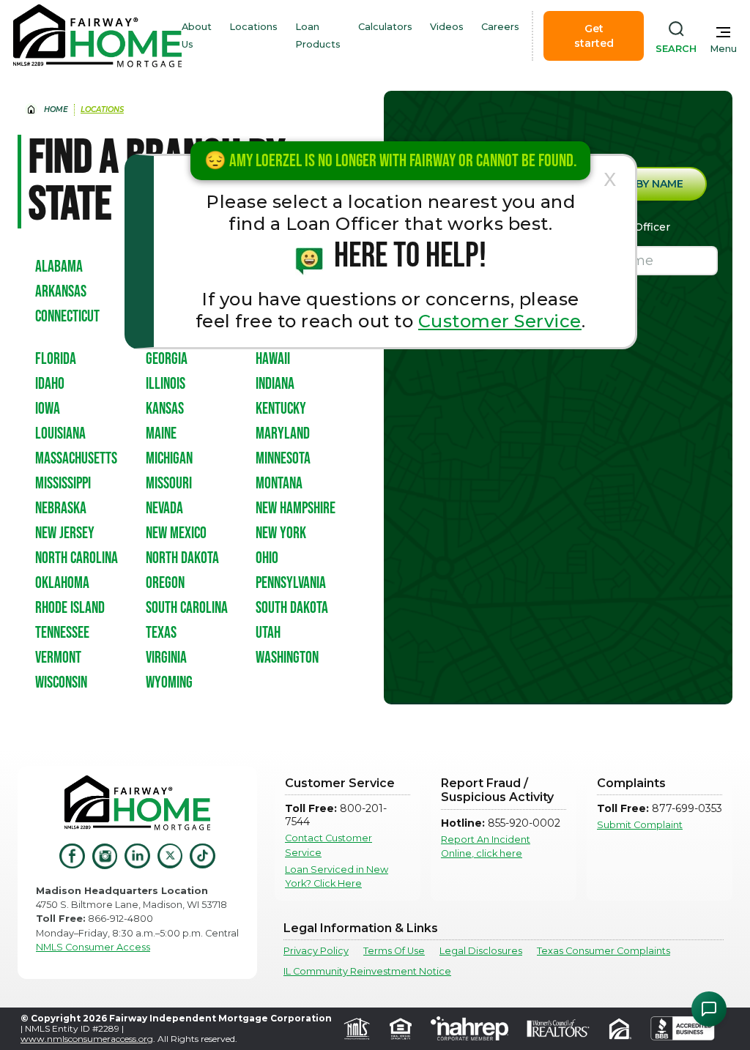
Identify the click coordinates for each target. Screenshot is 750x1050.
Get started (594, 36)
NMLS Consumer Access (93, 947)
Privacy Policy (316, 950)
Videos (447, 26)
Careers (500, 26)
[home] (97, 35)
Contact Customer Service (328, 845)
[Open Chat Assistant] (709, 1009)
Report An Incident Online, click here (485, 846)
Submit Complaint (640, 824)
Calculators (385, 26)
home (56, 109)
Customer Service (500, 321)
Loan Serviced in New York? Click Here (336, 876)
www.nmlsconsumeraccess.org (87, 1038)
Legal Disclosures (480, 950)
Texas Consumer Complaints (603, 950)
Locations (253, 26)
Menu (723, 48)
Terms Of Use (394, 950)
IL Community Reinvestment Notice (367, 971)
